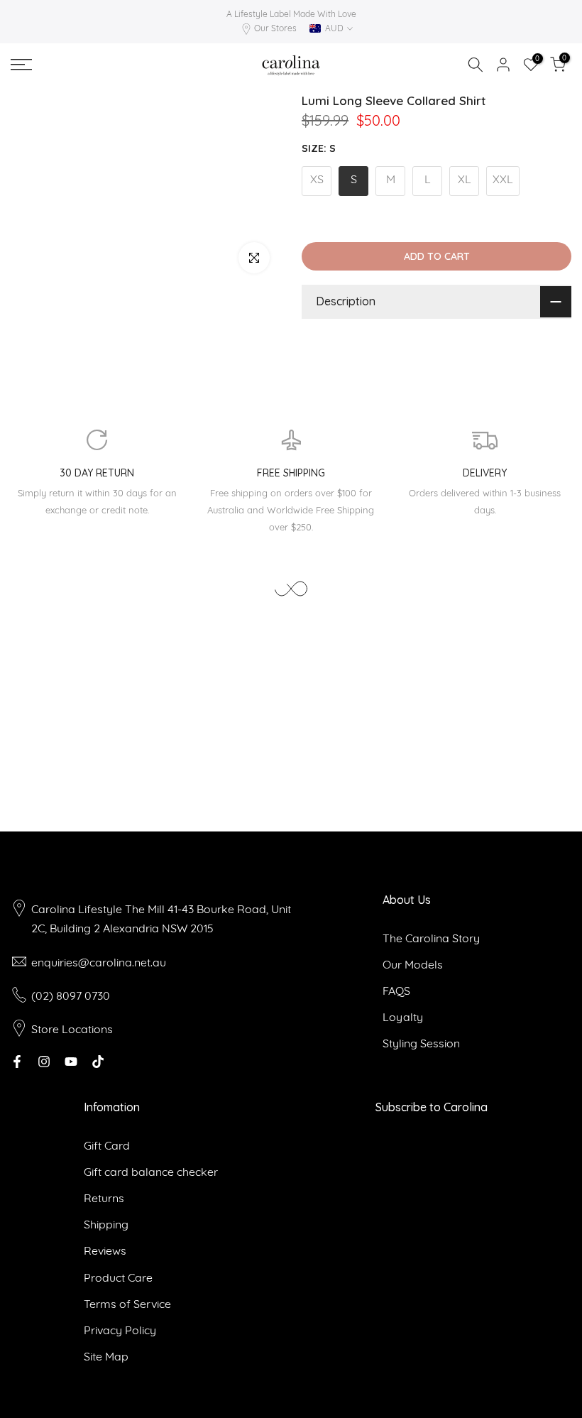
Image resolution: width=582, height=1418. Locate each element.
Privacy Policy (120, 1330)
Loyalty (403, 1017)
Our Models (413, 964)
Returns (104, 1198)
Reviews (105, 1250)
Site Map (106, 1356)
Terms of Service (127, 1304)
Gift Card (107, 1145)
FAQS (396, 990)
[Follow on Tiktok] (98, 1061)
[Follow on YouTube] (71, 1061)
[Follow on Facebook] (17, 1061)
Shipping (106, 1224)
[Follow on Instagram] (44, 1061)
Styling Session (421, 1043)
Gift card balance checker (151, 1172)
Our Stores (275, 28)
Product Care (118, 1277)
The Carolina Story (431, 938)
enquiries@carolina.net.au (98, 962)
